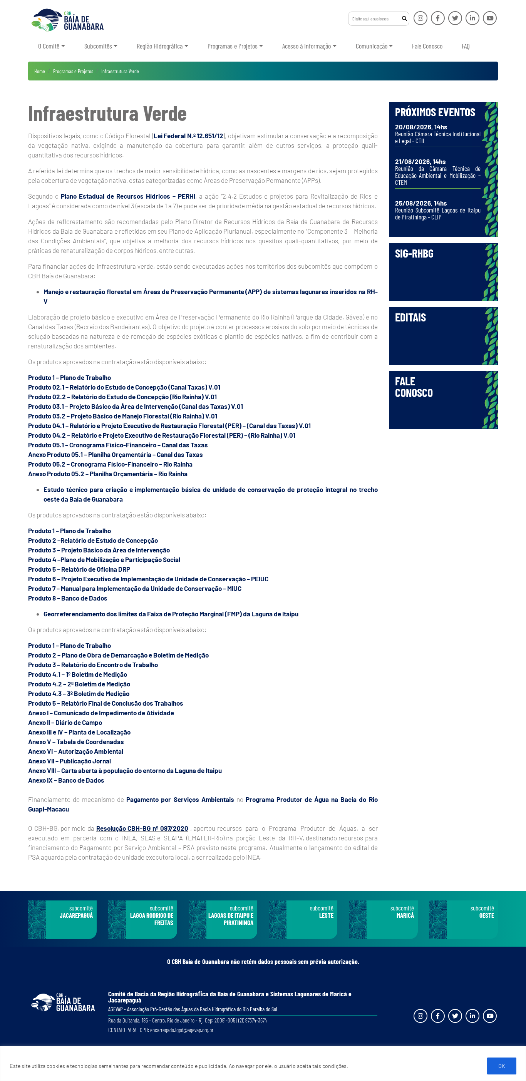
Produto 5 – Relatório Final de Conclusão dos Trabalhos (105, 703)
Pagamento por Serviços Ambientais (180, 799)
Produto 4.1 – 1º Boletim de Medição (77, 674)
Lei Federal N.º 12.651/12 (189, 135)
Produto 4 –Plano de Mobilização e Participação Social (104, 559)
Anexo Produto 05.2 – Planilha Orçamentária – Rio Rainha (108, 473)
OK (501, 1066)
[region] (263, 1063)
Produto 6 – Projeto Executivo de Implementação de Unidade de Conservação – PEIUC (148, 578)
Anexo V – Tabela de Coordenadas (76, 741)
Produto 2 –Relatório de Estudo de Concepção (93, 540)
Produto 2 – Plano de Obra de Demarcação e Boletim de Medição (118, 655)
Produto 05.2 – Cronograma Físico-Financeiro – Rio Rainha (110, 464)
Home (39, 71)
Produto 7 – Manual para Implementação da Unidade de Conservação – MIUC (134, 588)
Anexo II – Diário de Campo (65, 722)
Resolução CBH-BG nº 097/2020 (142, 828)
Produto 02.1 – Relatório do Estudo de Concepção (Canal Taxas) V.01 (124, 387)
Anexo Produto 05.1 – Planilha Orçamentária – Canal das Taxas (115, 454)
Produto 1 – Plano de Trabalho (69, 377)
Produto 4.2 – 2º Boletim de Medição (79, 684)
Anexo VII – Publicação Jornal (69, 761)
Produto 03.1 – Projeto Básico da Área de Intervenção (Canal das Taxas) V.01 (135, 406)
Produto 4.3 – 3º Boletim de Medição (78, 693)
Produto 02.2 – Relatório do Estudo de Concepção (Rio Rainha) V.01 (122, 396)
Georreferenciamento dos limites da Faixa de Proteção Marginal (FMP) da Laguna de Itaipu (171, 613)
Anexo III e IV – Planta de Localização (79, 732)
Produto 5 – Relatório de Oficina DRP (79, 569)
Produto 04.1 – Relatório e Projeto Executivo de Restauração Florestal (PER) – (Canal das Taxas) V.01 (169, 425)
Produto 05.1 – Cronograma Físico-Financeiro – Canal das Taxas (118, 444)
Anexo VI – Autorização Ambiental (75, 751)
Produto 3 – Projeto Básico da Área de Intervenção (99, 550)
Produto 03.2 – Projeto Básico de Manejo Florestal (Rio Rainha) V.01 (122, 416)
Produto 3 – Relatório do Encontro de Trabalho (93, 664)
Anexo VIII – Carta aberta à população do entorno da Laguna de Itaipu (125, 770)
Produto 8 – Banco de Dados (67, 598)
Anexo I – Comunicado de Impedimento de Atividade (101, 712)
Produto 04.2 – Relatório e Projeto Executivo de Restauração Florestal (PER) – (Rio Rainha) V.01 (161, 435)
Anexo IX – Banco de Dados (66, 780)
